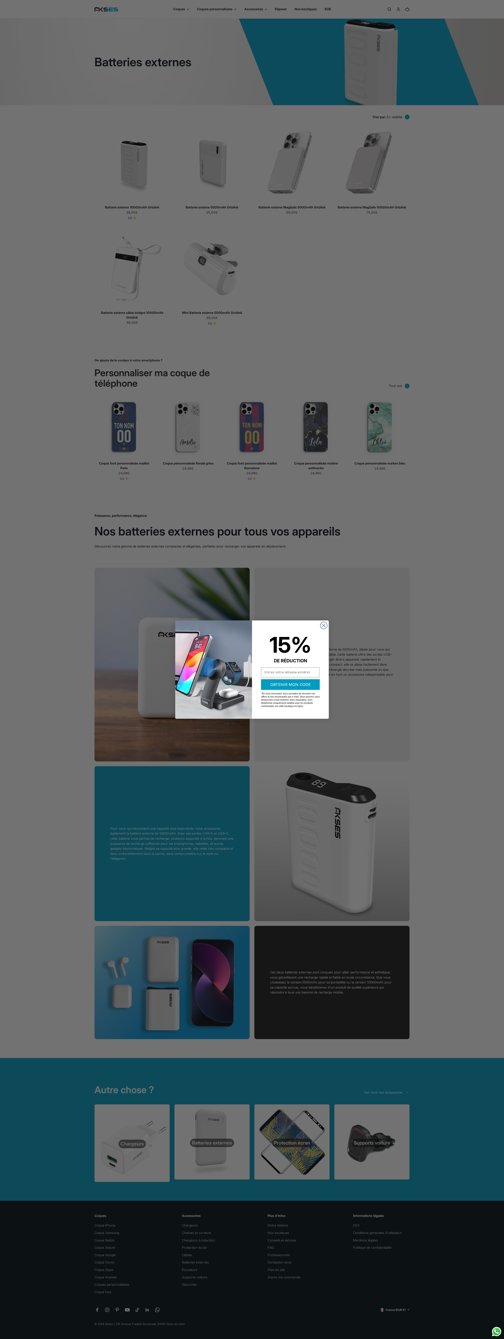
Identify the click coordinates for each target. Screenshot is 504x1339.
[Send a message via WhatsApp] (496, 1331)
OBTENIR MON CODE (290, 684)
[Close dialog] (323, 625)
